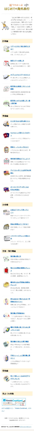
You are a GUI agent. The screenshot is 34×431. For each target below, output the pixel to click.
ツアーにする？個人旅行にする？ (20, 47)
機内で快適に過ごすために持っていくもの (20, 328)
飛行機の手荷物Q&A (17, 313)
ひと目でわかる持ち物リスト (20, 121)
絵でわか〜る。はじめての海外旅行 (11, 426)
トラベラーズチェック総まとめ (20, 237)
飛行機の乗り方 (15, 256)
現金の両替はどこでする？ (19, 224)
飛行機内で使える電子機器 (19, 341)
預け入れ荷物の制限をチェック (20, 269)
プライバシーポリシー (25, 426)
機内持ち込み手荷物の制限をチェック (20, 283)
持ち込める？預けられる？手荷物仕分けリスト (20, 300)
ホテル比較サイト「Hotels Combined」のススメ (16, 409)
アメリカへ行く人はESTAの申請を (20, 171)
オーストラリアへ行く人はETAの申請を (19, 188)
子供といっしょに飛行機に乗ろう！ (20, 356)
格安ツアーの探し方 (17, 61)
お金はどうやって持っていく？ (19, 211)
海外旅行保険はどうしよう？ (20, 159)
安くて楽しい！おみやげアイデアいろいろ (20, 377)
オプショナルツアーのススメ (20, 75)
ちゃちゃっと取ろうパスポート (20, 134)
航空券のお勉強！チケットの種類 (20, 87)
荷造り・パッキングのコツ (19, 147)
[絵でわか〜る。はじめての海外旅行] (17, 7)
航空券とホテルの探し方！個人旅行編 (20, 102)
